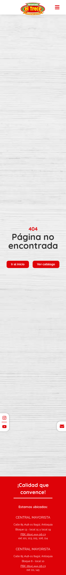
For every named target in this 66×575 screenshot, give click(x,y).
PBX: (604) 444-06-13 (33, 534)
